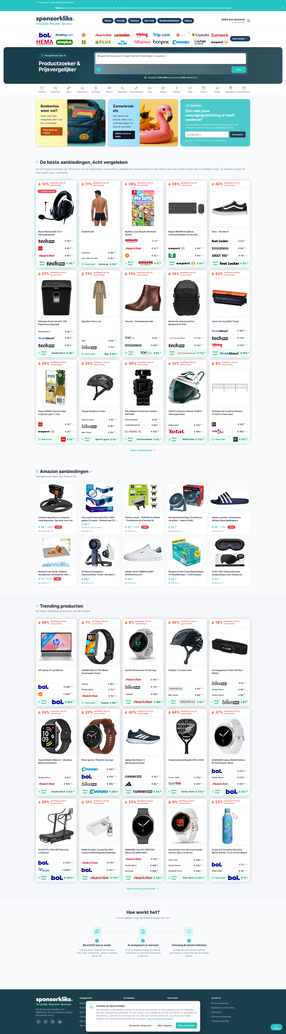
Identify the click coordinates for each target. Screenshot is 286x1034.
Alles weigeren (165, 1025)
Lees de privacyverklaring (160, 1018)
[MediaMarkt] (103, 35)
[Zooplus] (64, 42)
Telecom (134, 20)
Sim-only (149, 20)
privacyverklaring (218, 140)
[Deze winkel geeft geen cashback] (189, 33)
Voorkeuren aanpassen (140, 1025)
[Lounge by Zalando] (200, 42)
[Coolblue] (84, 35)
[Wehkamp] (181, 35)
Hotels (108, 20)
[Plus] (103, 42)
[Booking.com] (64, 35)
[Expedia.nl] (200, 35)
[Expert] (220, 42)
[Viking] (142, 35)
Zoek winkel (238, 38)
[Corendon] (123, 35)
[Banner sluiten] (283, 8)
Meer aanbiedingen (141, 450)
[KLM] (123, 42)
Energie (121, 20)
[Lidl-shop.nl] (84, 42)
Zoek (238, 69)
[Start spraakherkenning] (98, 70)
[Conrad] (181, 42)
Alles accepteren (186, 1025)
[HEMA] (45, 42)
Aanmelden (237, 134)
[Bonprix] (161, 42)
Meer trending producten (141, 888)
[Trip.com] (161, 35)
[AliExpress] (142, 42)
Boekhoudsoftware (169, 20)
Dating (188, 20)
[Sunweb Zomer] (220, 35)
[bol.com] (45, 35)
